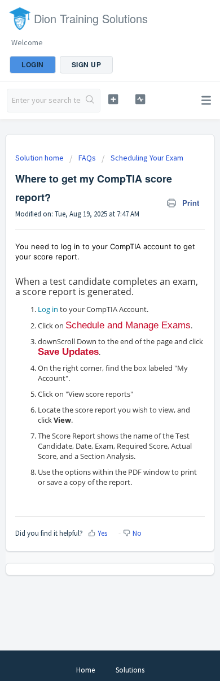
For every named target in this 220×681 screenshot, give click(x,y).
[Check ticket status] (140, 99)
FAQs (87, 158)
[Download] (89, 335)
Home (85, 670)
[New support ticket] (113, 99)
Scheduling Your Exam (147, 158)
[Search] (90, 100)
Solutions (130, 670)
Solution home (40, 158)
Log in (48, 309)
